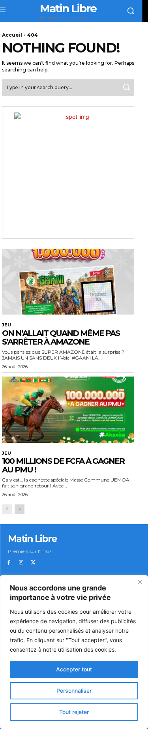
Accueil (12, 35)
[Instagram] (21, 562)
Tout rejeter (74, 711)
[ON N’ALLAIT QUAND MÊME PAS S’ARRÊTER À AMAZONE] (68, 282)
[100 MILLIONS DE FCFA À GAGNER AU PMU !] (68, 410)
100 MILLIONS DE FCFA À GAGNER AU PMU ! (63, 465)
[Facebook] (9, 562)
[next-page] (19, 509)
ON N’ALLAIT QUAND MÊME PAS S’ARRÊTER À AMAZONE (61, 337)
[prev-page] (7, 509)
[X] (33, 562)
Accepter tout (74, 669)
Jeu (6, 325)
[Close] (139, 582)
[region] (74, 652)
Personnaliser (74, 690)
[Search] (126, 87)
